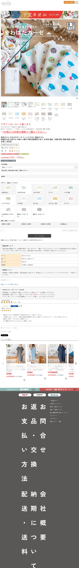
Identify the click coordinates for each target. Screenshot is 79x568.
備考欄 (3, 176)
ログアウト (53, 418)
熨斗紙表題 (4, 164)
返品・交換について (56, 409)
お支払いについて (55, 404)
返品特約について (6, 280)
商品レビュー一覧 (55, 421)
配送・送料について (56, 407)
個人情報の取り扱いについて (59, 412)
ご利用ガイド (54, 401)
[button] (3, 363)
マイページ (53, 415)
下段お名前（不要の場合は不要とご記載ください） (15, 170)
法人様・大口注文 (69, 2)
